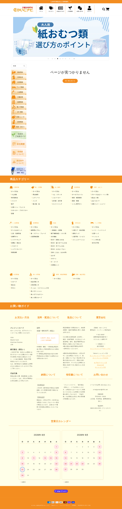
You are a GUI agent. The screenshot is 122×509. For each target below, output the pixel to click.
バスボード (14, 246)
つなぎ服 (14, 194)
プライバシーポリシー (65, 505)
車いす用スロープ (36, 297)
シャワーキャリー (16, 249)
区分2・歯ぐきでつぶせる (59, 243)
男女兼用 (35, 194)
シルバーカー (56, 198)
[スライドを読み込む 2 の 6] (55, 58)
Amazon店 (100, 365)
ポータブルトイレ (77, 194)
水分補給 (54, 236)
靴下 (12, 204)
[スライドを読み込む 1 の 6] (52, 58)
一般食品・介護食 (56, 230)
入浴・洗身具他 (16, 233)
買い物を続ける (70, 81)
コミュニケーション (78, 240)
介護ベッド (95, 233)
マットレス (95, 236)
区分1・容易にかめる (57, 240)
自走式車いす (34, 282)
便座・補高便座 (76, 198)
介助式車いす (34, 285)
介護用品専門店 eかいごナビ (43, 505)
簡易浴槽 (14, 252)
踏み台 (13, 285)
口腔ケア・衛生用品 (78, 230)
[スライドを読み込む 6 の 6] (65, 58)
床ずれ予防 (95, 243)
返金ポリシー (55, 505)
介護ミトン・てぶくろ (18, 207)
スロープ (14, 282)
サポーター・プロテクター (19, 210)
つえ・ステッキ (57, 194)
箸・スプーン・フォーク (38, 233)
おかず (53, 255)
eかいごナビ (107, 348)
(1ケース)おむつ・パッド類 (99, 194)
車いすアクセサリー (36, 294)
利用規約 (74, 505)
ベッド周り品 (96, 240)
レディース (36, 198)
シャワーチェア (16, 240)
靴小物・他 (36, 204)
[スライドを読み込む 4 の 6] (60, 58)
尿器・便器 (75, 201)
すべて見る (14, 191)
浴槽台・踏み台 (16, 243)
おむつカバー (95, 201)
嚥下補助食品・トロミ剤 (58, 233)
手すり (13, 288)
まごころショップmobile (100, 358)
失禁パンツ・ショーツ (98, 204)
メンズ (34, 201)
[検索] (24, 66)
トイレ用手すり (76, 204)
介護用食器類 (34, 236)
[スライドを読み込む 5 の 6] (62, 58)
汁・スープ (54, 262)
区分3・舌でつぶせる (57, 246)
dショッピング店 (100, 367)
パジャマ (14, 201)
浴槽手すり (14, 236)
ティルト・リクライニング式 (39, 288)
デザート (54, 259)
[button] (51, 9)
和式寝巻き (14, 198)
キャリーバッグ (57, 204)
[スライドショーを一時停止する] (74, 58)
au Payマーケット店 (100, 362)
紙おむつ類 (94, 198)
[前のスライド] (48, 58)
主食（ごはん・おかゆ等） (59, 252)
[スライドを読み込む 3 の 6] (57, 58)
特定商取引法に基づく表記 (84, 505)
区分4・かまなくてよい (58, 249)
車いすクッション (36, 291)
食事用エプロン (35, 230)
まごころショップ (95, 348)
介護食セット (55, 265)
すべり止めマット (16, 230)
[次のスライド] (69, 58)
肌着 (12, 213)
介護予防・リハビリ (78, 236)
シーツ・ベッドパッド (99, 230)
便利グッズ (76, 233)
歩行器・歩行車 (57, 201)
